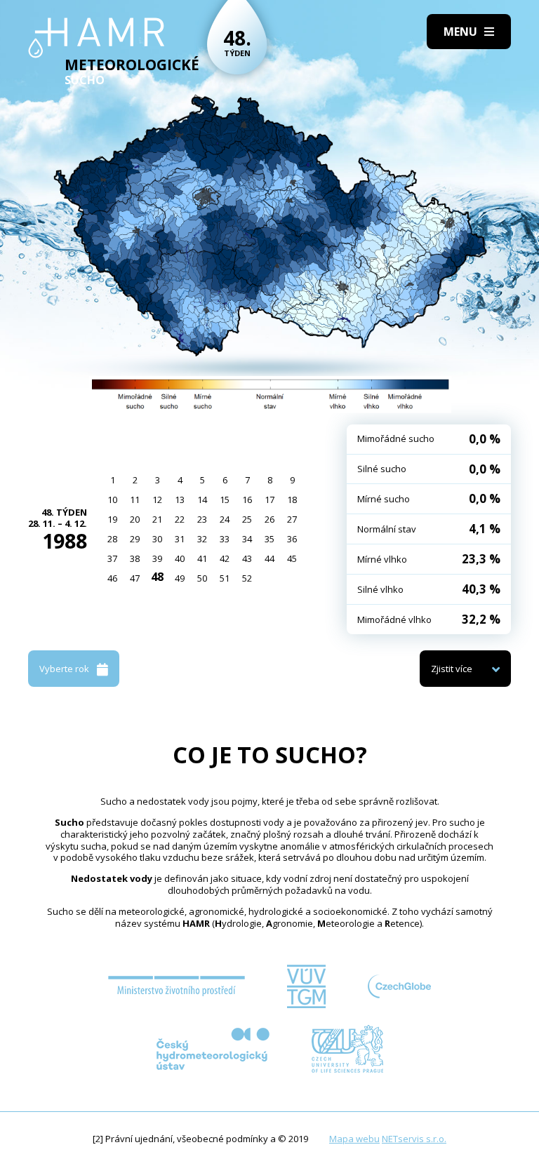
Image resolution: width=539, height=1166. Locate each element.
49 (180, 578)
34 (247, 538)
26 (269, 519)
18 (292, 499)
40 (180, 558)
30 (157, 538)
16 (247, 499)
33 (224, 538)
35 (269, 538)
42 (224, 558)
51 (224, 578)
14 (202, 499)
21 (157, 519)
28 (112, 538)
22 (180, 519)
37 (112, 558)
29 (135, 538)
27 (292, 519)
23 (202, 519)
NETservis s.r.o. (414, 1138)
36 (292, 538)
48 (157, 576)
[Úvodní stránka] (96, 38)
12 (157, 499)
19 (112, 519)
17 (269, 499)
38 (135, 558)
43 (247, 558)
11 (135, 499)
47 (135, 578)
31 (180, 538)
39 (157, 558)
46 (112, 578)
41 (202, 558)
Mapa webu (354, 1138)
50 (202, 578)
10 (112, 499)
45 (292, 558)
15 (224, 499)
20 (135, 519)
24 (224, 519)
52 (247, 578)
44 (269, 558)
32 (202, 538)
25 (247, 519)
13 (180, 499)
